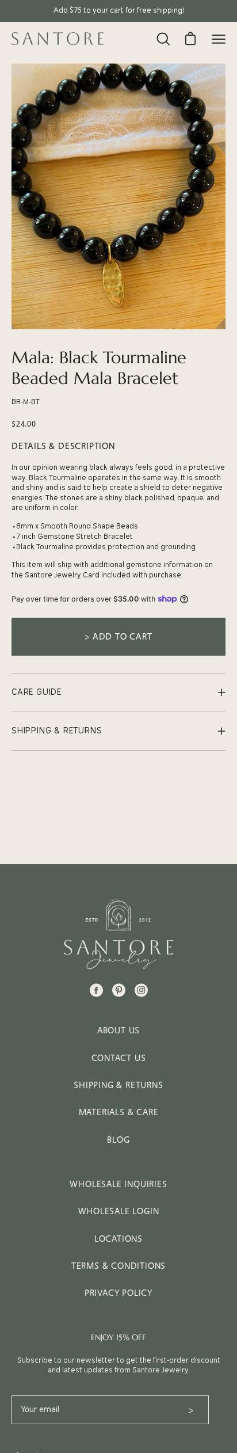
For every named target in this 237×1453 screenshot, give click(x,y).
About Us (118, 1030)
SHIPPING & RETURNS (57, 730)
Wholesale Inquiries (118, 1183)
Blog (118, 1139)
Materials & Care (119, 1111)
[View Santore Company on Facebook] (96, 990)
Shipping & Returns (118, 1084)
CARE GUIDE (37, 692)
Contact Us (118, 1057)
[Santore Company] (58, 38)
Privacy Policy (118, 1292)
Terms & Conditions (118, 1265)
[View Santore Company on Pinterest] (118, 990)
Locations (118, 1238)
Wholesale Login (118, 1210)
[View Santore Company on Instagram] (141, 990)
